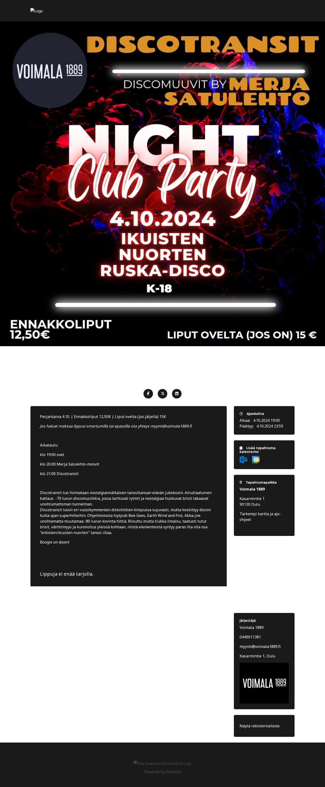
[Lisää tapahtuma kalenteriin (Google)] (256, 459)
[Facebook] (148, 393)
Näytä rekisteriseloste (260, 726)
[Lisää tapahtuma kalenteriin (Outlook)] (244, 459)
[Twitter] (162, 393)
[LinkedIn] (177, 393)
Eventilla (173, 771)
